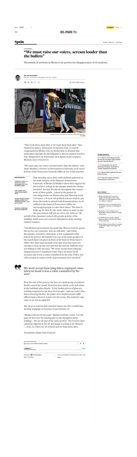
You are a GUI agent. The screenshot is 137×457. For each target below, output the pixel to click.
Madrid (105, 42)
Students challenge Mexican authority (21, 209)
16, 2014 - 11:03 (35, 77)
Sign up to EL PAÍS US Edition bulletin (37, 343)
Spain (19, 42)
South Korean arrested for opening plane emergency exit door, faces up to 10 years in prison (110, 219)
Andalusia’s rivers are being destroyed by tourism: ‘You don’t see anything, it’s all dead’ (110, 206)
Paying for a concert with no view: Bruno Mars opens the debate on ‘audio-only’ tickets (110, 212)
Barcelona (111, 42)
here (59, 357)
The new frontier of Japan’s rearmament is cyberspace (108, 178)
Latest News (119, 42)
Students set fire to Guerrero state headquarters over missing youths (21, 183)
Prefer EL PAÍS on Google (78, 82)
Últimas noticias (103, 154)
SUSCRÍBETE (110, 27)
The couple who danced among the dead (21, 192)
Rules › (83, 348)
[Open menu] (16, 32)
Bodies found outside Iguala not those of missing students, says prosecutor (22, 201)
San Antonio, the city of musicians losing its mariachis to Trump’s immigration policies (108, 166)
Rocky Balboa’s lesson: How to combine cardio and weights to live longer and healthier (110, 225)
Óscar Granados (30, 75)
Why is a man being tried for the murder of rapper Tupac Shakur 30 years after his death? (109, 159)
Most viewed (102, 192)
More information (29, 357)
